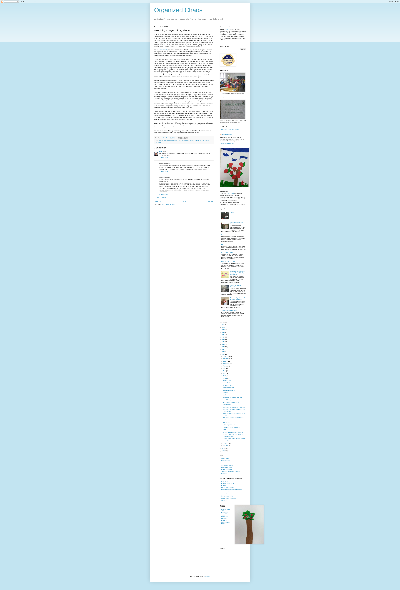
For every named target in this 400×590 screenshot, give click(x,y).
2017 (223, 334)
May (224, 373)
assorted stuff (163, 50)
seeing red (226, 392)
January (225, 445)
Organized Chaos (178, 10)
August (225, 366)
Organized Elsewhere (224, 519)
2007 (223, 451)
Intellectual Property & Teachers (230, 262)
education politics (176, 140)
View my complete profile (227, 143)
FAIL (222, 244)
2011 (223, 349)
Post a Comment (161, 198)
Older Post (210, 201)
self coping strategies (229, 425)
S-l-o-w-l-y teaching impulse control (231, 235)
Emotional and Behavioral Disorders (231, 489)
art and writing (225, 458)
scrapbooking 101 (228, 385)
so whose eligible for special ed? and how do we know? (233, 435)
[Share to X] (183, 138)
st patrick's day (227, 404)
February (226, 443)
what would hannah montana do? (232, 397)
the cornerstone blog (227, 496)
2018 (223, 332)
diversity (161, 140)
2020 (223, 327)
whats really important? (204, 140)
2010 (223, 351)
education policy (168, 140)
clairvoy (223, 463)
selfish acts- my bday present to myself (234, 407)
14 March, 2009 (163, 171)
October (225, 361)
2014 (223, 342)
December (226, 356)
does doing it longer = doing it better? (233, 417)
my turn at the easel (226, 469)
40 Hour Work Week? (227, 252)
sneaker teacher (226, 494)
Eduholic (223, 485)
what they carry (227, 380)
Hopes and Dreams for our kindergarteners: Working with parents (237, 273)
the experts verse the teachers (231, 427)
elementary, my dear (227, 465)
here (227, 29)
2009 (223, 354)
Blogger (207, 576)
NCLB (196, 140)
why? (224, 395)
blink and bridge (226, 461)
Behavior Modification (227, 483)
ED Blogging (225, 513)
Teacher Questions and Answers (230, 471)
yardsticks (224, 500)
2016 (223, 337)
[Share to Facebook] (185, 138)
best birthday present (229, 400)
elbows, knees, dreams (227, 487)
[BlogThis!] (181, 138)
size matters (226, 383)
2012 (223, 347)
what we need (230, 193)
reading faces (227, 420)
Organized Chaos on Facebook (230, 129)
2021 (223, 325)
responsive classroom (227, 492)
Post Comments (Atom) (168, 204)
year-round (158, 142)
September (226, 363)
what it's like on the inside (228, 498)
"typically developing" (229, 390)
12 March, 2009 (163, 157)
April (224, 376)
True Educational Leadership (229, 310)
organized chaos (227, 134)
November (226, 358)
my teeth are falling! (228, 387)
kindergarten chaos (226, 467)
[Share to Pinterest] (187, 138)
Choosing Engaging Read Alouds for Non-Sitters (237, 298)
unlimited (224, 473)
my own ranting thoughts (188, 140)
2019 (223, 330)
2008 (223, 448)
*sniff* (224, 429)
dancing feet (226, 422)
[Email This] (179, 138)
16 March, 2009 (163, 194)
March (225, 378)
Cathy (160, 151)
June (224, 371)
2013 (223, 344)
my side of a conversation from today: (233, 432)
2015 (223, 339)
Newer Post (158, 201)
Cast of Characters (224, 515)
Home (184, 201)
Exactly (232, 212)
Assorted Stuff (225, 481)
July (224, 368)
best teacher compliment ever (231, 402)
